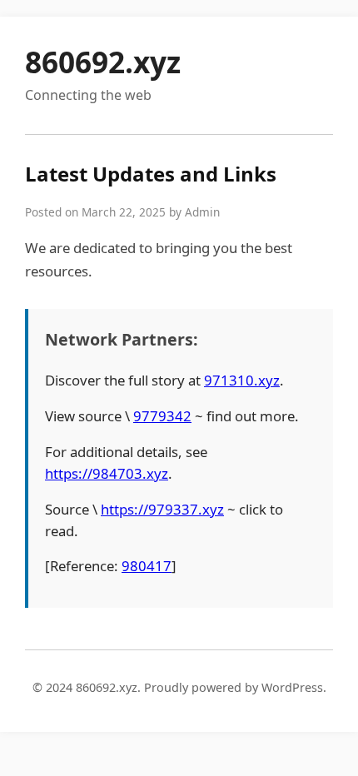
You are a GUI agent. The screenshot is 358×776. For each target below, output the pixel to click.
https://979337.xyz (162, 509)
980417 (147, 565)
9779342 (162, 415)
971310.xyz (242, 380)
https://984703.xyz (106, 473)
